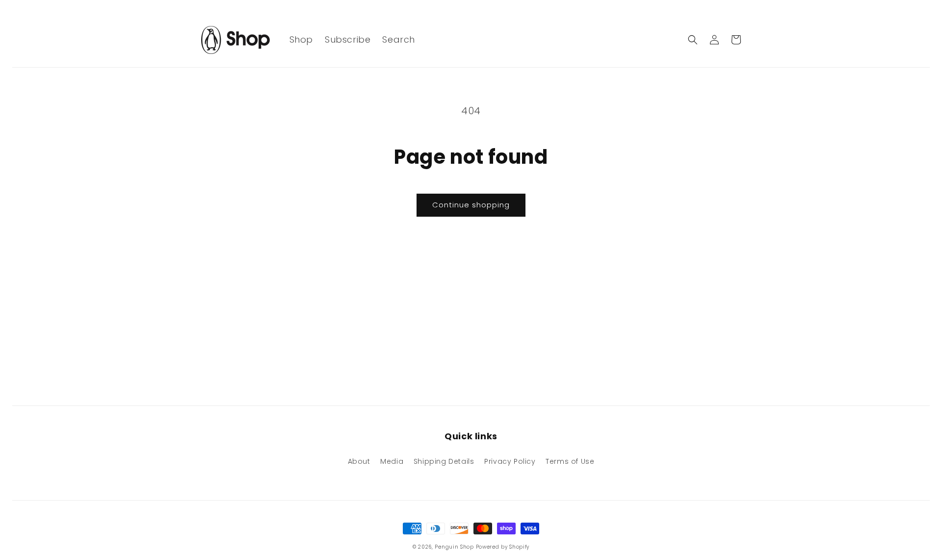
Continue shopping (471, 205)
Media (391, 461)
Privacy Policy (509, 461)
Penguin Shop (454, 547)
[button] (693, 39)
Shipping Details (444, 461)
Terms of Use (570, 461)
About (359, 461)
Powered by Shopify (503, 547)
